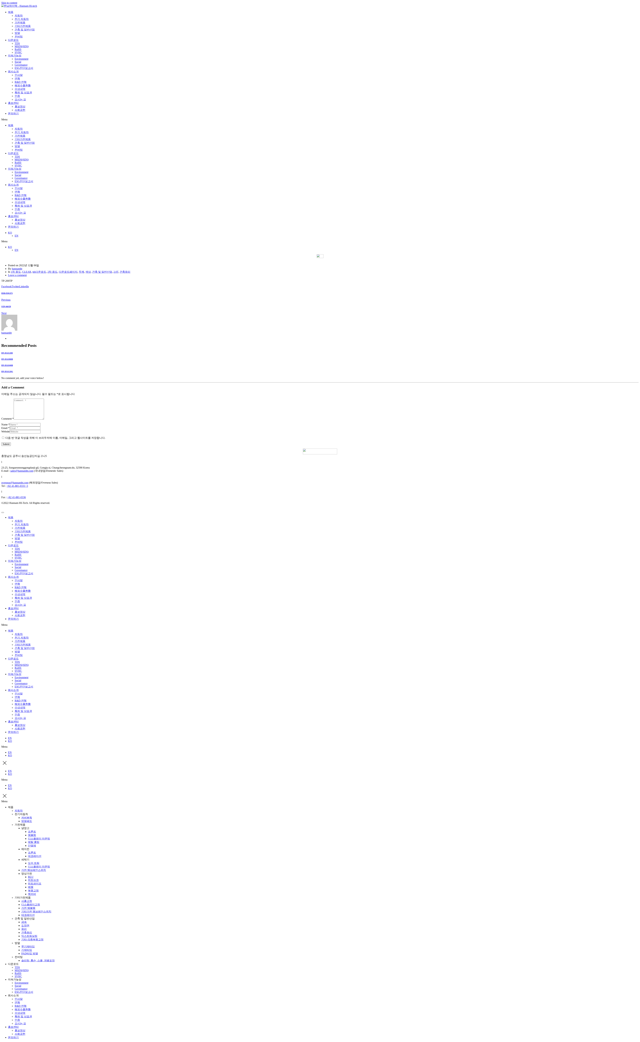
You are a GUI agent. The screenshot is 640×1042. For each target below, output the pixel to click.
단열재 (32, 845)
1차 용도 (16, 271)
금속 (24, 922)
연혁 (17, 78)
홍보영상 (20, 106)
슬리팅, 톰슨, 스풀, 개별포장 (38, 960)
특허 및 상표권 (23, 92)
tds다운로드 (39, 271)
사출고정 (26, 901)
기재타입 (26, 950)
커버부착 (26, 817)
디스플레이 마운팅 (39, 838)
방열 (17, 33)
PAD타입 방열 (29, 953)
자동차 (19, 15)
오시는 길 (20, 99)
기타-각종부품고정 (32, 939)
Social (18, 61)
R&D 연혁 (20, 82)
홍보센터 (13, 103)
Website (5, 431)
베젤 (30, 887)
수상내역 (20, 89)
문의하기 (13, 113)
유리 (24, 929)
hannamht (17, 268)
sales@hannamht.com (21, 470)
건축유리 (125, 271)
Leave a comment (17, 275)
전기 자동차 (22, 19)
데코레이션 (34, 856)
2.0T (116, 271)
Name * (5, 424)
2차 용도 (53, 271)
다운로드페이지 (68, 271)
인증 (17, 96)
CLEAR (26, 271)
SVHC (18, 52)
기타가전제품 (23, 26)
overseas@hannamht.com (14, 482)
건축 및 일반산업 (25, 29)
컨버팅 (19, 36)
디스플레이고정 (30, 904)
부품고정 (33, 890)
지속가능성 (14, 55)
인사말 (19, 75)
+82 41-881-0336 (16, 497)
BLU (31, 876)
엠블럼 (32, 835)
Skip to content (9, 2)
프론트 (32, 831)
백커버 (32, 894)
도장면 (25, 925)
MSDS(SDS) (22, 46)
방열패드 (26, 821)
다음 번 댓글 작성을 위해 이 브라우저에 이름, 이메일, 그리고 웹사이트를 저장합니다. (55, 437)
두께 (81, 271)
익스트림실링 (29, 936)
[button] (320, 119)
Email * (5, 428)
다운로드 (13, 40)
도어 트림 (33, 863)
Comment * (7, 418)
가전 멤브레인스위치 (33, 870)
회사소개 (13, 71)
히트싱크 (33, 880)
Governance (21, 64)
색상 (88, 271)
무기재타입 (28, 946)
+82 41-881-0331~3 (17, 486)
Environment (21, 58)
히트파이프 (34, 883)
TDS (17, 43)
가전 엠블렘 (28, 908)
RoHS (18, 49)
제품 (10, 12)
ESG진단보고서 (24, 68)
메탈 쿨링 (33, 842)
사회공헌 (20, 110)
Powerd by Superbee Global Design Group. (24, 508)
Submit (6, 444)
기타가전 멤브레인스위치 (36, 911)
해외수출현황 (23, 85)
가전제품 (20, 22)
